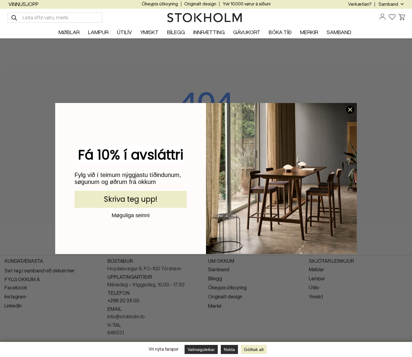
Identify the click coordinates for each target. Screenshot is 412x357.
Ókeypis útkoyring (160, 4)
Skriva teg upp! (130, 199)
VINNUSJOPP (23, 4)
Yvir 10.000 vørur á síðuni (247, 4)
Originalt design (200, 4)
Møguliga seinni (131, 215)
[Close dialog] (350, 109)
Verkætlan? (360, 4)
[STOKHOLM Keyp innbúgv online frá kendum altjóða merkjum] (206, 18)
